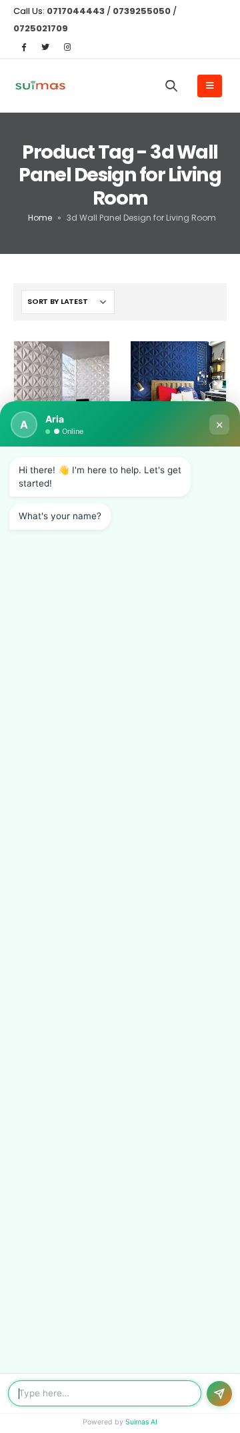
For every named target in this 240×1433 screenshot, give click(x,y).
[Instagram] (67, 46)
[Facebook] (23, 46)
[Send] (219, 1393)
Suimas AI (141, 1422)
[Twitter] (45, 46)
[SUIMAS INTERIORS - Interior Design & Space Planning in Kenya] (40, 86)
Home (40, 217)
